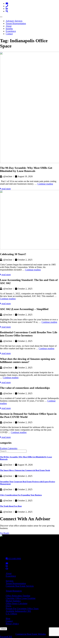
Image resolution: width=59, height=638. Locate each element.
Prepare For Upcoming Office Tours (22, 608)
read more (6, 188)
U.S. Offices (11, 613)
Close (3, 629)
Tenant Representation (16, 23)
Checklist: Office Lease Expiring (20, 598)
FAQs (8, 606)
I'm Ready (4, 533)
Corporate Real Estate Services (20, 586)
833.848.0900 (14, 558)
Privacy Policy (12, 623)
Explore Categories (8, 448)
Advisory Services (14, 21)
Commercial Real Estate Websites (30, 634)
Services (9, 581)
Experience (11, 31)
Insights (9, 28)
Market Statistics (13, 601)
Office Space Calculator (16, 603)
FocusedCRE (6, 636)
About (8, 26)
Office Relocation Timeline (18, 595)
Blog (8, 618)
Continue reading (45, 184)
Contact (9, 34)
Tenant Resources (14, 591)
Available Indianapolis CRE (18, 611)
